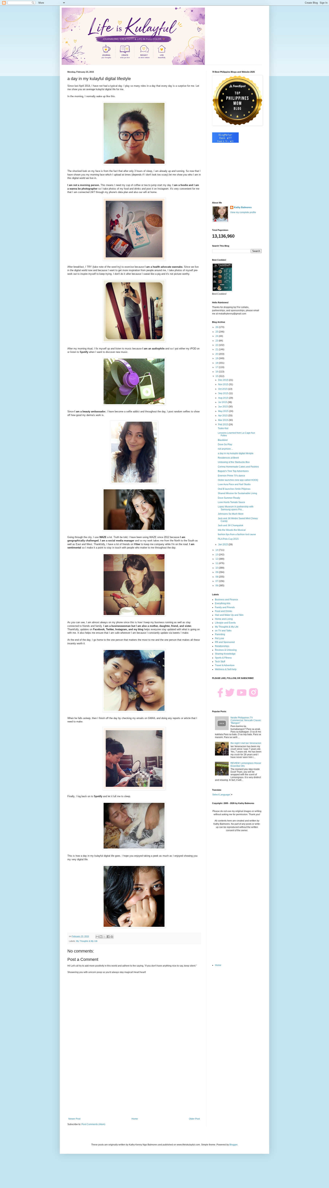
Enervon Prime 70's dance (231, 475)
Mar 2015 (223, 420)
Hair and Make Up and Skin (229, 615)
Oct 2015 (223, 389)
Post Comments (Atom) (93, 1124)
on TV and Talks (223, 630)
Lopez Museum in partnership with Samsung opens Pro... (235, 508)
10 (217, 568)
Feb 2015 (223, 424)
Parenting (220, 634)
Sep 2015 (223, 393)
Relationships (222, 646)
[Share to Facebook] (108, 937)
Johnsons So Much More (231, 514)
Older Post (194, 1118)
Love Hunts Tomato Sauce (231, 502)
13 (217, 554)
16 (217, 371)
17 (217, 367)
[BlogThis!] (101, 937)
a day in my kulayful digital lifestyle (235, 453)
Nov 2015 (223, 384)
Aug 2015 (223, 398)
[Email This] (97, 937)
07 (217, 581)
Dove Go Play (225, 444)
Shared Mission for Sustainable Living (237, 493)
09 (217, 572)
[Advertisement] (134, 1086)
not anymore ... (225, 449)
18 (217, 363)
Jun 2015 (223, 406)
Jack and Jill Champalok (230, 525)
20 (217, 354)
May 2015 (223, 411)
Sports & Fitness (223, 657)
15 (217, 376)
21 (217, 349)
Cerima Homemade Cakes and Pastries (238, 466)
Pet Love (219, 638)
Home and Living (224, 619)
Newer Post (74, 1118)
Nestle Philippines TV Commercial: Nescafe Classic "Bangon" (246, 720)
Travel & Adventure (225, 665)
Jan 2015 (223, 544)
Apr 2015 (223, 415)
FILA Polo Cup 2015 (228, 539)
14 (217, 550)
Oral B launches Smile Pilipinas (234, 489)
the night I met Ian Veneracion (246, 743)
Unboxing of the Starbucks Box (234, 462)
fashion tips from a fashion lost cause (237, 534)
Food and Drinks (223, 611)
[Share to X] (104, 937)
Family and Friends (225, 607)
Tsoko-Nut (223, 428)
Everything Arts (222, 603)
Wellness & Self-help (225, 669)
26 (217, 327)
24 (217, 336)
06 (217, 585)
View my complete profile (243, 212)
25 (217, 331)
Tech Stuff (220, 661)
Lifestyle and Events (225, 622)
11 (217, 563)
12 (217, 559)
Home (135, 1118)
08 (217, 576)
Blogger (233, 1144)
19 (217, 358)
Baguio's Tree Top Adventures (233, 471)
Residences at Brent (228, 457)
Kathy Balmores (243, 207)
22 (217, 345)
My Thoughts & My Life (86, 941)
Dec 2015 (223, 380)
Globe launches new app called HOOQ (238, 480)
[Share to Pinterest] (112, 937)
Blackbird (223, 440)
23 (217, 340)
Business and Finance (226, 599)
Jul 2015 (223, 402)
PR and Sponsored (225, 642)
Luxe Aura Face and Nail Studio (234, 484)
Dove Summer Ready (229, 498)
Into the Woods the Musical (232, 530)
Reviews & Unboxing (226, 650)
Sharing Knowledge (225, 653)
